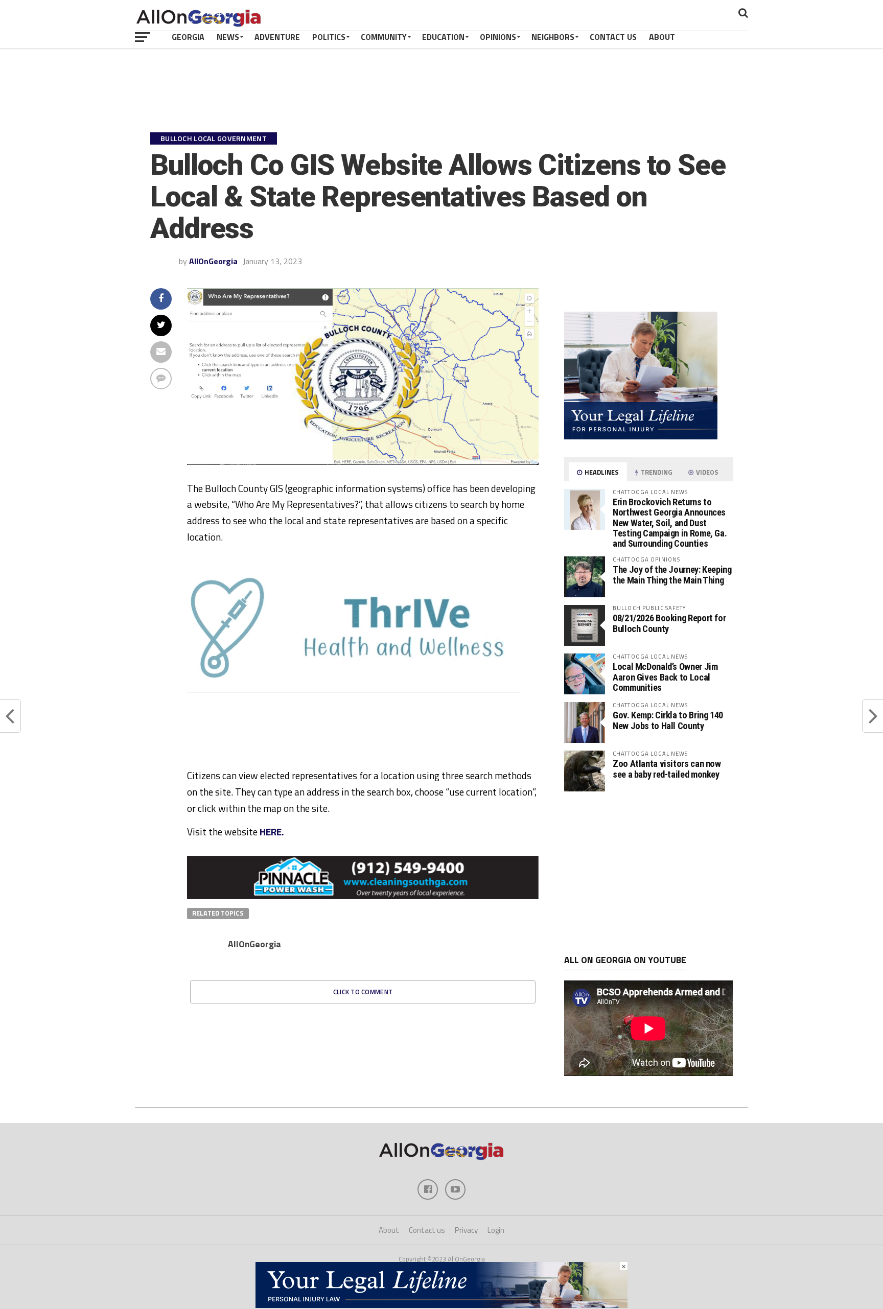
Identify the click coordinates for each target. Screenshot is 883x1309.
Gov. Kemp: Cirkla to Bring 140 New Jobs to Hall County (668, 720)
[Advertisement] (648, 873)
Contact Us (613, 37)
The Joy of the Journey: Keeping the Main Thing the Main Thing (672, 574)
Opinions (498, 37)
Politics (328, 37)
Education (443, 37)
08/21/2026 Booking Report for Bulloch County (669, 623)
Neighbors (552, 37)
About (662, 37)
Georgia (188, 37)
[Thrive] (353, 689)
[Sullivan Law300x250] (640, 436)
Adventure (277, 37)
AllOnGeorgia (213, 261)
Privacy (466, 1230)
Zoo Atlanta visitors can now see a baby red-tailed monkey (667, 768)
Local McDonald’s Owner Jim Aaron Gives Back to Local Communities (665, 676)
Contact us (427, 1230)
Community (384, 37)
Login (495, 1230)
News (228, 37)
